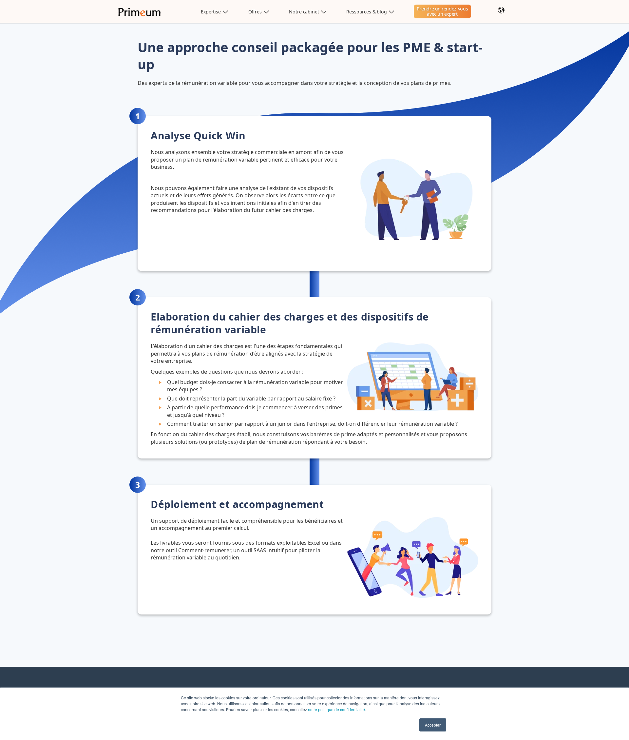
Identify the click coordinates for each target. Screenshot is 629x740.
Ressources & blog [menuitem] (366, 12)
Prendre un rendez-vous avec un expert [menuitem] (442, 11)
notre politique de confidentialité (336, 709)
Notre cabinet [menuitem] (304, 12)
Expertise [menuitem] (211, 12)
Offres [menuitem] (255, 12)
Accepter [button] (433, 725)
